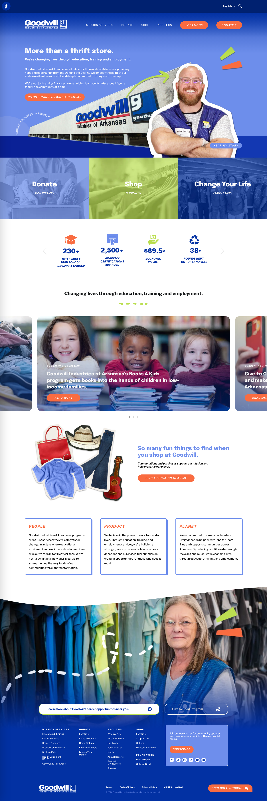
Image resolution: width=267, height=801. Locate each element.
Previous (45, 251)
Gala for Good (143, 764)
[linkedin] (203, 760)
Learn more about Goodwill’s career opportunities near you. (88, 709)
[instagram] (184, 760)
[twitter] (178, 760)
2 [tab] (134, 417)
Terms (109, 787)
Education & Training (53, 734)
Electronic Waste (88, 747)
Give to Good (143, 759)
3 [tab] (138, 417)
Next (222, 251)
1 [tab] (130, 417)
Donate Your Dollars (85, 753)
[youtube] (197, 760)
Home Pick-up (86, 743)
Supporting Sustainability (66, 365)
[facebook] (172, 760)
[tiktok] (191, 760)
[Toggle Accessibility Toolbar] (6, 6)
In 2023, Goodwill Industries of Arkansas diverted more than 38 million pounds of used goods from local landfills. (114, 381)
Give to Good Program (187, 709)
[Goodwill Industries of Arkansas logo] (46, 21)
